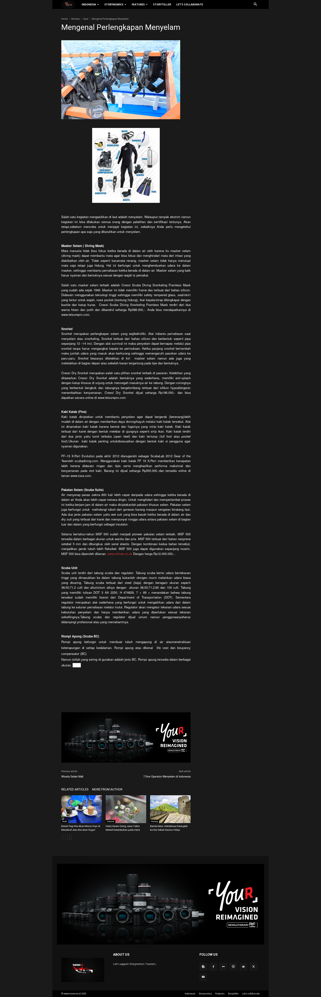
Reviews (75, 18)
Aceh (64, 821)
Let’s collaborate (189, 4)
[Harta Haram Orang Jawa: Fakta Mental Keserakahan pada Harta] (126, 809)
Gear (85, 18)
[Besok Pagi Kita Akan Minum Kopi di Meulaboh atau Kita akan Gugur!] (81, 809)
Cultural (110, 821)
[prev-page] (63, 837)
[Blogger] (203, 966)
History (154, 821)
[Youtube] (203, 977)
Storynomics (113, 4)
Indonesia (89, 4)
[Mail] (243, 966)
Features (138, 4)
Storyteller (162, 4)
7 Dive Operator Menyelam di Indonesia (167, 776)
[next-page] (69, 837)
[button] (255, 4)
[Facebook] (213, 966)
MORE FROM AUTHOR (107, 789)
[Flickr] (223, 966)
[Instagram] (233, 966)
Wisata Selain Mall (72, 776)
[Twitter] (253, 966)
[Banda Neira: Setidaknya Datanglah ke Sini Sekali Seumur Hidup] (170, 809)
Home (64, 18)
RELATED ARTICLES (74, 789)
